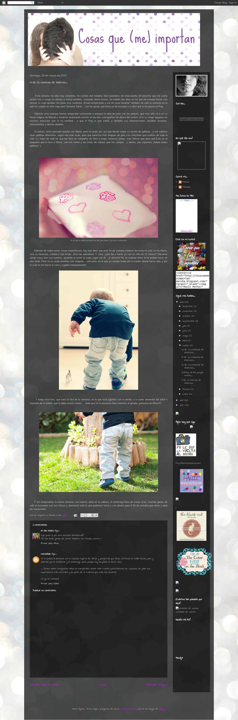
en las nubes (47, 530)
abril (185, 340)
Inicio (103, 684)
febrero (187, 389)
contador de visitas (185, 612)
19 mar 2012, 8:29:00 (50, 583)
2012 (182, 302)
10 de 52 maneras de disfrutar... (193, 366)
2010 (182, 405)
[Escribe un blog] (86, 515)
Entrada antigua (157, 684)
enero (186, 394)
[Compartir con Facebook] (93, 515)
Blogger (162, 709)
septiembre (189, 321)
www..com (187, 200)
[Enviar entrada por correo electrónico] (75, 515)
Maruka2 (186, 187)
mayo (186, 336)
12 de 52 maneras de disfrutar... (193, 351)
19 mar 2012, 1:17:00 (50, 543)
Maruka (185, 182)
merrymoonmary (128, 709)
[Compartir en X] (89, 515)
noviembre (188, 311)
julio (185, 326)
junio (185, 331)
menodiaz (46, 554)
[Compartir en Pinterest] (96, 515)
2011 (182, 400)
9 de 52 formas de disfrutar (191, 381)
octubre (187, 316)
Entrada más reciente (44, 684)
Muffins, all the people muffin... (192, 374)
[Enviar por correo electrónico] (82, 515)
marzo (186, 345)
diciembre (188, 306)
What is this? (186, 231)
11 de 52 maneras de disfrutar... (192, 358)
